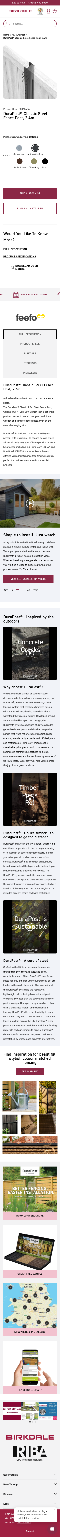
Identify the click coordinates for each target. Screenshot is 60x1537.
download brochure (30, 1215)
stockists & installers (30, 1331)
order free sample (30, 1273)
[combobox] (30, 23)
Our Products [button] (10, 1474)
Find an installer (30, 208)
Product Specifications (19, 256)
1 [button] (17, 589)
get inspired (30, 1071)
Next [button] (35, 590)
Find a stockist (30, 193)
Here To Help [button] (10, 1484)
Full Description (15, 249)
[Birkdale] (20, 11)
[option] (30, 295)
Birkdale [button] (8, 1494)
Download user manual (26, 267)
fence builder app (30, 1390)
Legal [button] (6, 1503)
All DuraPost (18, 35)
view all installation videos (28, 579)
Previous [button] (5, 590)
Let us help (30, 2)
